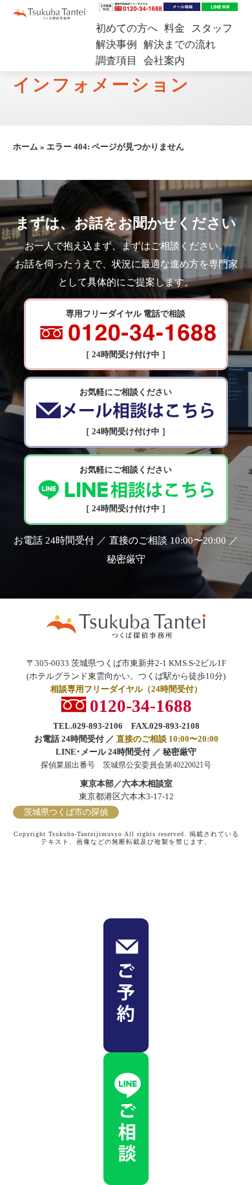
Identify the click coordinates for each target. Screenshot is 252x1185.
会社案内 (164, 60)
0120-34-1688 (141, 704)
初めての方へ (127, 28)
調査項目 (116, 60)
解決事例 (116, 44)
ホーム (25, 146)
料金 (174, 28)
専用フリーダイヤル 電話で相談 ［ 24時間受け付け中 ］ (125, 334)
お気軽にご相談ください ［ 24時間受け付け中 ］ (125, 411)
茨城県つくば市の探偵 (66, 812)
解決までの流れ (179, 44)
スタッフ (212, 28)
